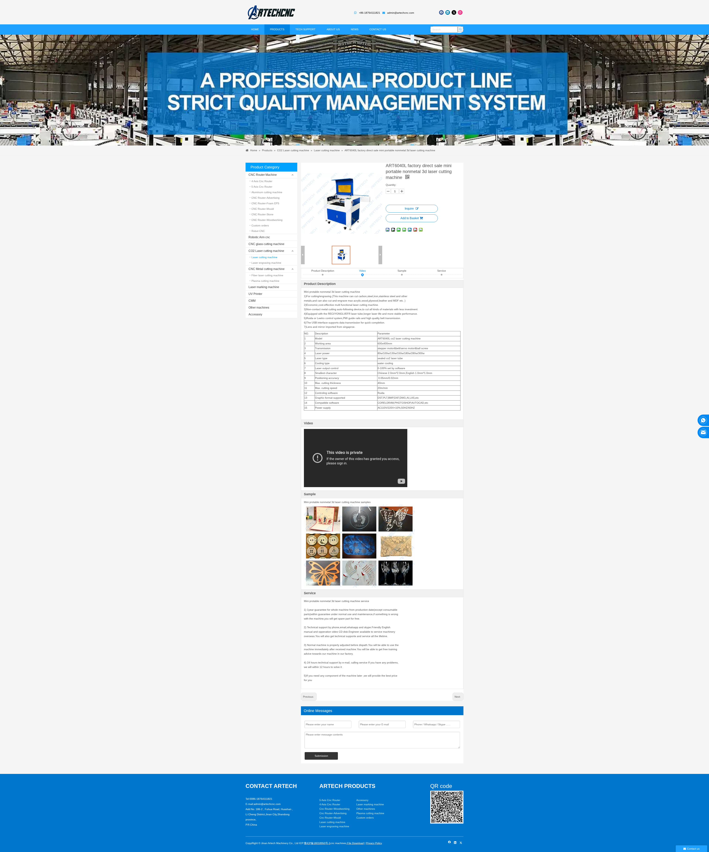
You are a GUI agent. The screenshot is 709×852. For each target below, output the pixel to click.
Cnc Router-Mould (330, 817)
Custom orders (260, 225)
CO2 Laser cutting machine (266, 250)
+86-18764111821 (369, 12)
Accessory (255, 314)
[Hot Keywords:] (460, 29)
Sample (402, 270)
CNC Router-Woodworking (266, 219)
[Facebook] (441, 12)
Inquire (409, 208)
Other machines (259, 307)
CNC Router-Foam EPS (265, 203)
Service (441, 270)
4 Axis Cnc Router (261, 181)
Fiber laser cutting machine (267, 275)
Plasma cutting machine (265, 280)
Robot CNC (258, 231)
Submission (321, 755)
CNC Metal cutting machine (267, 269)
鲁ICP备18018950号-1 (317, 843)
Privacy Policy (374, 843)
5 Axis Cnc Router (261, 186)
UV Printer (255, 293)
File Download (355, 843)
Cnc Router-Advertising (333, 813)
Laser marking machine (264, 287)
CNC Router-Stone (262, 214)
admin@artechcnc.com (400, 12)
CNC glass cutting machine (266, 244)
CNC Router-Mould (262, 208)
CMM (252, 300)
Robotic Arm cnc (259, 237)
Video (362, 270)
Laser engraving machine (266, 262)
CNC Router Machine (263, 174)
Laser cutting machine (264, 257)
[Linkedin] (447, 12)
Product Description (322, 270)
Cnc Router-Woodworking (334, 808)
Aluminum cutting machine (266, 192)
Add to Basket (409, 218)
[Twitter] (454, 12)
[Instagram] (460, 12)
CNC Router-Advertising (265, 197)
